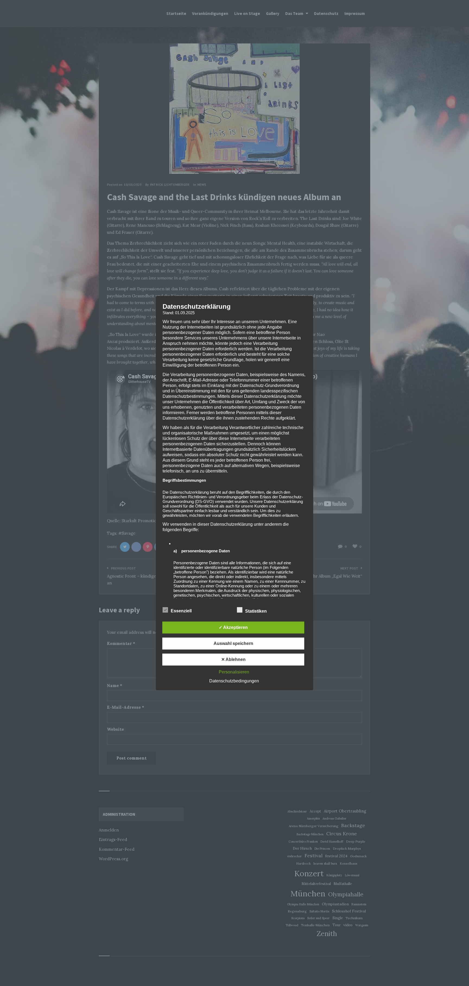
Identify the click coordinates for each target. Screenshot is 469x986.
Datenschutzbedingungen (234, 681)
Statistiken (256, 611)
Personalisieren (234, 672)
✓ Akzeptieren (233, 627)
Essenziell (182, 611)
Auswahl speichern (233, 643)
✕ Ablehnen (233, 659)
